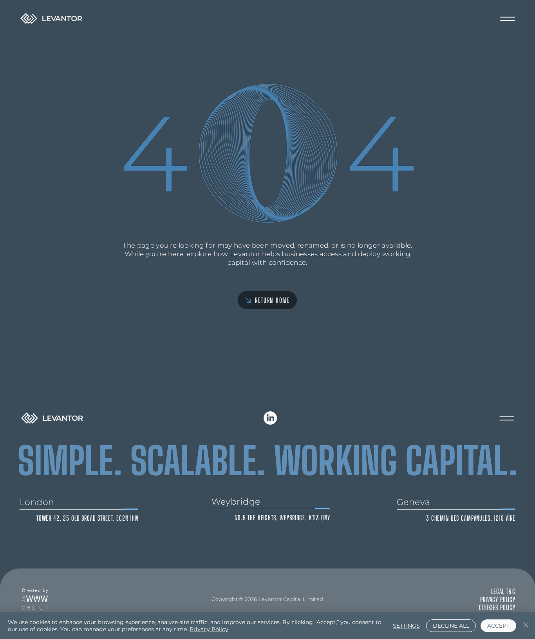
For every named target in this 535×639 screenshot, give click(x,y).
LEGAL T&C (503, 591)
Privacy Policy (209, 629)
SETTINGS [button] (406, 625)
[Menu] (507, 19)
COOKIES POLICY (497, 607)
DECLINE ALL (451, 625)
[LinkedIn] (270, 418)
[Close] (525, 626)
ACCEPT (498, 625)
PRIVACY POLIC (496, 600)
